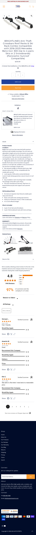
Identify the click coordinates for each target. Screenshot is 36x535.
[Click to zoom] (31, 16)
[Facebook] (2, 526)
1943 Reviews (11, 283)
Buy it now (18, 88)
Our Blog (3, 447)
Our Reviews (4, 442)
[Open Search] (30, 6)
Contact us (17, 105)
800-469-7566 (6, 495)
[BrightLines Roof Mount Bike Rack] (25, 243)
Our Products (4, 439)
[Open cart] (33, 6)
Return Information (17, 135)
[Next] (9, 16)
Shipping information (19, 132)
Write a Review (6, 310)
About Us (3, 437)
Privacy (3, 455)
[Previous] (4, 16)
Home (3, 434)
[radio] (26, 275)
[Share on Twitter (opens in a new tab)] (11, 334)
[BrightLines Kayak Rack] (10, 243)
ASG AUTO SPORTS (16, 531)
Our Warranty (5, 445)
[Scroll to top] (32, 531)
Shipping (3, 452)
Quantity (18, 71)
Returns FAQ (5, 259)
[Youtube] (4, 526)
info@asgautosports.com (11, 498)
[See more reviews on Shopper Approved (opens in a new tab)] (14, 334)
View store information (18, 99)
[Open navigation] (5, 6)
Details (4, 141)
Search (3, 460)
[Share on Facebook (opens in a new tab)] (8, 334)
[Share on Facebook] (18, 109)
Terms (3, 457)
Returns (3, 450)
